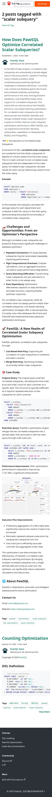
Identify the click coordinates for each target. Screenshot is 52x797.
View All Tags (8, 25)
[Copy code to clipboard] (47, 186)
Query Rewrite (20, 707)
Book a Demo (24, 4)
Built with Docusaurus (12, 779)
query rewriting (27, 623)
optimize (7, 707)
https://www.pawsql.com (23, 609)
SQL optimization (10, 623)
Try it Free (42, 4)
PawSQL (23, 657)
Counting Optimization (25, 638)
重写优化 (34, 703)
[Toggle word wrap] (42, 186)
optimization (23, 618)
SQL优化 (24, 703)
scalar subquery (39, 618)
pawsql (12, 618)
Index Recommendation (13, 746)
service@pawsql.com (18, 603)
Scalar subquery (36, 707)
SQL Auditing (8, 738)
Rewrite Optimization (12, 742)
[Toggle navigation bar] (4, 4)
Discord (5, 761)
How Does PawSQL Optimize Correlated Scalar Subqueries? (22, 44)
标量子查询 (13, 703)
